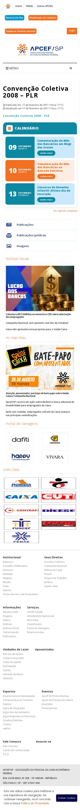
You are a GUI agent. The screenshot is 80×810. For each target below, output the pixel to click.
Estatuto (7, 578)
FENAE (29, 6)
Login (72, 30)
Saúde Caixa (51, 586)
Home (18, 6)
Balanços (8, 562)
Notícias (7, 624)
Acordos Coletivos (54, 562)
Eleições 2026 (10, 612)
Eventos (47, 691)
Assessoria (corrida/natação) (19, 696)
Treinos (7, 724)
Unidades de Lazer (16, 649)
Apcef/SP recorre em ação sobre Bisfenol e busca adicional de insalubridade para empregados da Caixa (40, 403)
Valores (7, 590)
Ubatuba (8, 678)
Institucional (12, 557)
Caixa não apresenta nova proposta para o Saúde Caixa (36, 329)
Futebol (7, 704)
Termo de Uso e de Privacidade (20, 594)
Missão (7, 582)
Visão (6, 586)
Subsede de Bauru (13, 674)
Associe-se (43, 741)
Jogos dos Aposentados (16, 712)
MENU (14, 68)
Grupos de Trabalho (55, 578)
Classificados (34, 624)
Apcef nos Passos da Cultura (57, 700)
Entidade (8, 574)
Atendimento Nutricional (40, 616)
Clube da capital (12, 662)
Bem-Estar (32, 620)
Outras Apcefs (11, 632)
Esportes (9, 691)
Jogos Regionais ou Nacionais (19, 716)
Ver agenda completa (65, 210)
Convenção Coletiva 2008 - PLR (26, 116)
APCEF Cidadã (35, 612)
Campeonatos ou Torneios (18, 700)
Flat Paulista (9, 666)
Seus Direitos (53, 557)
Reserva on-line (35, 632)
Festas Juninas (49, 708)
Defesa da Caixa (53, 570)
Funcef (47, 574)
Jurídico (48, 582)
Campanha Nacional (55, 566)
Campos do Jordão (13, 658)
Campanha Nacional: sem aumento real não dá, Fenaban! (37, 323)
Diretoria (8, 570)
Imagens (23, 246)
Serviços (33, 607)
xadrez (6, 728)
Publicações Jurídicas (31, 235)
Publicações (25, 224)
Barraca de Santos (13, 654)
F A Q (6, 754)
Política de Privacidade (35, 803)
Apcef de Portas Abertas (55, 696)
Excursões (47, 704)
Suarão (7, 670)
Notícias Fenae (17, 258)
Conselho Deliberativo (15, 566)
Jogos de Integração (14, 708)
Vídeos (6, 620)
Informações (12, 607)
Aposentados (44, 649)
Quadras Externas (13, 720)
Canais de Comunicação (16, 750)
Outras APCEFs (45, 6)
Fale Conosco (12, 741)
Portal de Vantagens (22, 423)
